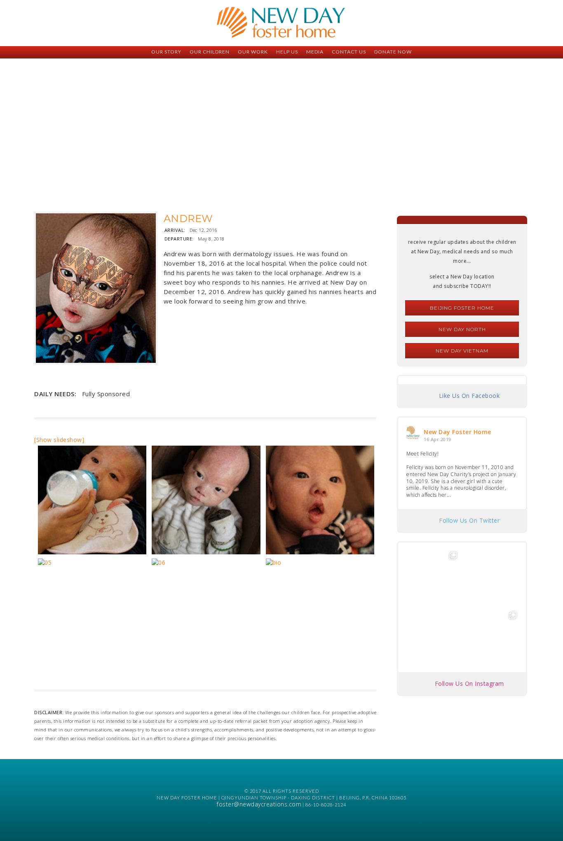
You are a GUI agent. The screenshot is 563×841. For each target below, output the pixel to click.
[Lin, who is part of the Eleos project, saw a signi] (492, 576)
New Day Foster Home (457, 432)
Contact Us (349, 52)
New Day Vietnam (462, 351)
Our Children (210, 52)
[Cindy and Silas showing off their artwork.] (432, 576)
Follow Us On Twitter (469, 520)
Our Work (253, 52)
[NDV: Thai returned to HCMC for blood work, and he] (432, 636)
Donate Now (393, 52)
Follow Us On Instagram (469, 683)
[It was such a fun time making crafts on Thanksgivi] (492, 636)
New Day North (462, 329)
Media (315, 52)
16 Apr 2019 (437, 439)
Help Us (287, 52)
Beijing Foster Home (462, 308)
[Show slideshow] (59, 440)
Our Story (166, 52)
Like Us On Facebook (469, 395)
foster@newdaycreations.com (259, 804)
